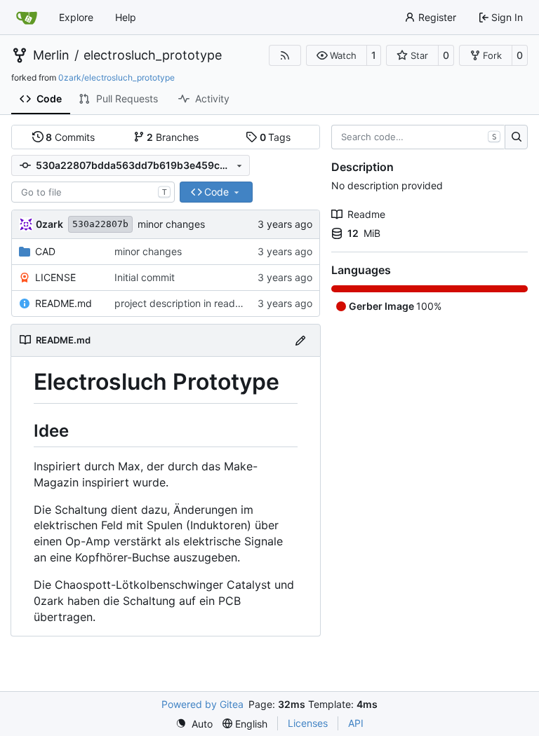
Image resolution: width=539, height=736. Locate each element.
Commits (70, 137)
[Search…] (516, 137)
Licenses (308, 723)
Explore (76, 17)
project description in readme (181, 303)
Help (125, 17)
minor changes (171, 224)
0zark (49, 224)
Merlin (51, 55)
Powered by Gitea (202, 704)
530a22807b (100, 224)
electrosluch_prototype (153, 55)
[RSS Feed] (285, 55)
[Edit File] (300, 340)
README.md (63, 303)
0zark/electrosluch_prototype (116, 77)
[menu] (194, 724)
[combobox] (93, 192)
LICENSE (55, 277)
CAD (45, 251)
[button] (336, 55)
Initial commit (144, 277)
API (356, 723)
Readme (366, 214)
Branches (173, 137)
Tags (275, 137)
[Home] (26, 17)
